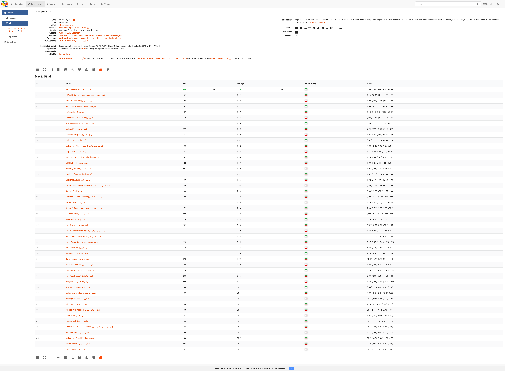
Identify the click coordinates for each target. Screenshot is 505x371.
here (84, 49)
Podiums (12, 18)
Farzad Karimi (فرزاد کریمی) (221, 58)
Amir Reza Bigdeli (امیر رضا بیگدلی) (80, 276)
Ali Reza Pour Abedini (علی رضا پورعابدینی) (83, 310)
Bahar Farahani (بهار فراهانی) (77, 259)
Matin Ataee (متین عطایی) (76, 315)
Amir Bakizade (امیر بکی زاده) (77, 332)
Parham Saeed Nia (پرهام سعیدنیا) (79, 101)
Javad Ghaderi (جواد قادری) (77, 253)
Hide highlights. (65, 54)
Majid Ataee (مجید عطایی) (76, 152)
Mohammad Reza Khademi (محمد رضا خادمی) (84, 197)
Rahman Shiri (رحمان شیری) (77, 191)
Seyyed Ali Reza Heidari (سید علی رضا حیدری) (84, 208)
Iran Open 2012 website (68, 33)
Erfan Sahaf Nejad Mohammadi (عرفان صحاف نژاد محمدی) (89, 327)
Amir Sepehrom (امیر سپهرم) (77, 225)
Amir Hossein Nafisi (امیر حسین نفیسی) (81, 106)
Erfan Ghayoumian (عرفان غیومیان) (80, 270)
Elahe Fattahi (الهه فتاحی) (76, 140)
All (10, 23)
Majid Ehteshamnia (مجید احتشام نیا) (106, 38)
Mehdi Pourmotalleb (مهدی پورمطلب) (81, 293)
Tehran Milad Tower (66, 25)
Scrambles (11, 42)
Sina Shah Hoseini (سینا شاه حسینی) (80, 123)
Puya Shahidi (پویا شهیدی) (76, 219)
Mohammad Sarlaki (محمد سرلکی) (80, 338)
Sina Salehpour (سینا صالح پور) (78, 287)
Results (10, 13)
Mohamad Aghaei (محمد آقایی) (78, 180)
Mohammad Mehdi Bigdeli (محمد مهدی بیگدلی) (84, 146)
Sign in (499, 4)
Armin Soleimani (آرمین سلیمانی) (72, 58)
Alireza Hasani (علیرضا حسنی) (78, 344)
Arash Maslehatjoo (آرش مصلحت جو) (74, 38)
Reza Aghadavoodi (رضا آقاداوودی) (80, 299)
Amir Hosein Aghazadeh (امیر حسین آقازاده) (83, 236)
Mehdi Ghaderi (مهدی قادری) (77, 163)
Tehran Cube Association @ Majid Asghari (105, 35)
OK (291, 368)
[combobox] (448, 3)
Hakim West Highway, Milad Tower (72, 28)
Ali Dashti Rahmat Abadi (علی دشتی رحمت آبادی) (85, 95)
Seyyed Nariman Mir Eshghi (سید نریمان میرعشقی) (86, 231)
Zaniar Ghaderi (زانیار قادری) (77, 321)
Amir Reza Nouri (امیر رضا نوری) (78, 248)
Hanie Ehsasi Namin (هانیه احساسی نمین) (82, 242)
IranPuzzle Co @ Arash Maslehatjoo (73, 35)
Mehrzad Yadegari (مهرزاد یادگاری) (79, 135)
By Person (13, 36)
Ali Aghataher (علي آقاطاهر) (77, 282)
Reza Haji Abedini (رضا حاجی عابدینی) (80, 168)
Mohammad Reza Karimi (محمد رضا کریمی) (83, 118)
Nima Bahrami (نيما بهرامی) (77, 202)
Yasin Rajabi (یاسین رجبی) (76, 349)
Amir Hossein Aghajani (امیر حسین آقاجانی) (83, 157)
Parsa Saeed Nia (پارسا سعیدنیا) (78, 89)
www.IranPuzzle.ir (317, 22)
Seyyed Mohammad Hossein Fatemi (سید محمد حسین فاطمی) (162, 58)
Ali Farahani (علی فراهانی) (76, 304)
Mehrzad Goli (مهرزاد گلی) (76, 129)
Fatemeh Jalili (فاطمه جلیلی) (77, 214)
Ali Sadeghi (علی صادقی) (75, 112)
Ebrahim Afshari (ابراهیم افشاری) (79, 174)
